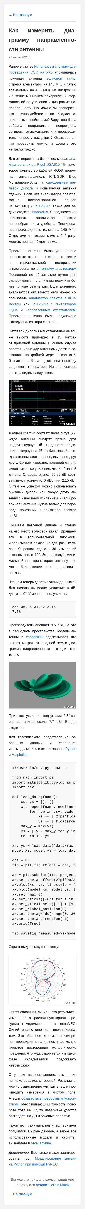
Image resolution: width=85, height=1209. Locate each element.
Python (70, 749)
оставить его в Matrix (53, 1185)
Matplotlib (19, 755)
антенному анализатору (55, 268)
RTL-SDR (42, 206)
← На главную (20, 15)
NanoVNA (40, 212)
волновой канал (61, 78)
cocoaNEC (34, 637)
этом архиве (41, 1143)
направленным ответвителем (50, 310)
